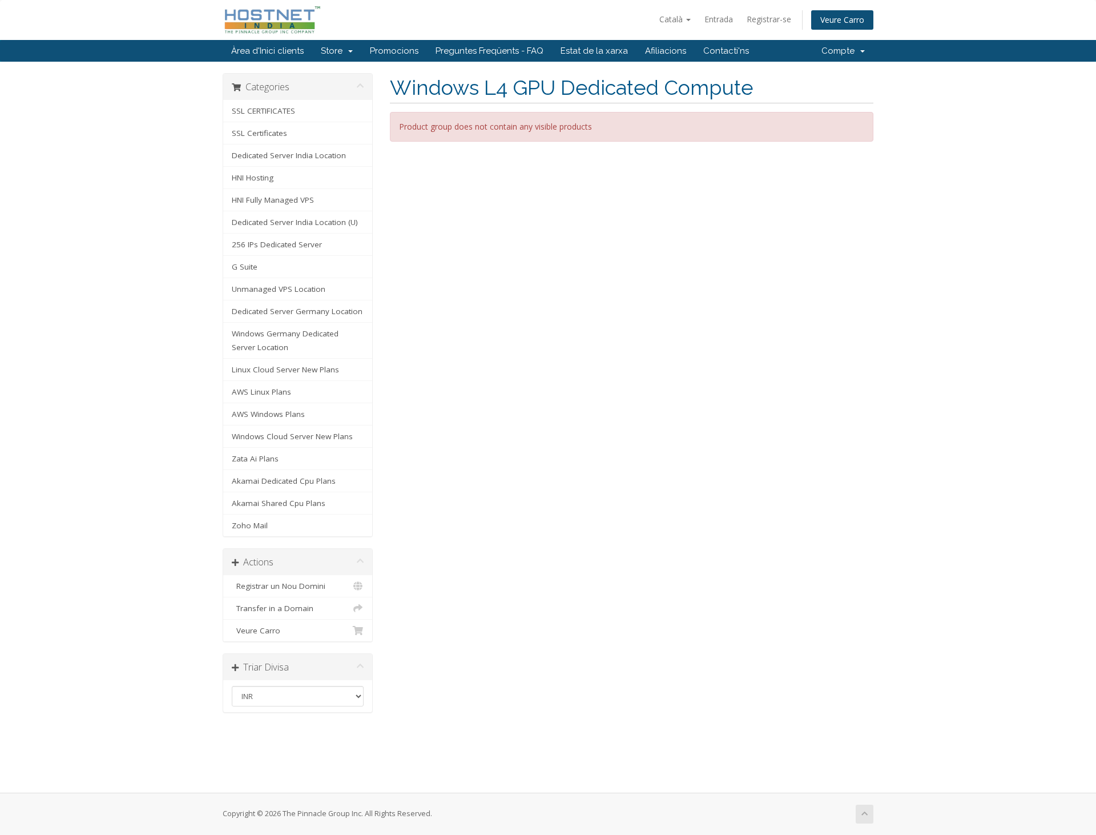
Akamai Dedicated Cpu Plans (284, 481)
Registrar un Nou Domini (278, 586)
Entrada (718, 19)
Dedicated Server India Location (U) (295, 222)
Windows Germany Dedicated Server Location (285, 340)
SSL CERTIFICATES (263, 111)
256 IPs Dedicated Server (277, 244)
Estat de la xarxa (594, 51)
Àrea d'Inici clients (267, 51)
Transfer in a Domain (272, 608)
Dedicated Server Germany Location (297, 311)
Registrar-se (769, 19)
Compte (840, 51)
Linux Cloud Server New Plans (285, 369)
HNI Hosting (252, 177)
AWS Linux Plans (261, 392)
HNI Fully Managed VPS (273, 200)
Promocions (394, 51)
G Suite (244, 267)
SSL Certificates (259, 133)
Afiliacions (665, 51)
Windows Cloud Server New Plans (292, 436)
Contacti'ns (726, 51)
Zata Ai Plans (255, 458)
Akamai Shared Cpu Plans (278, 503)
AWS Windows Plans (268, 414)
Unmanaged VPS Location (278, 289)
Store (334, 51)
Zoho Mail (250, 525)
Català (672, 19)
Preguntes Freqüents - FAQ (489, 51)
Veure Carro (842, 19)
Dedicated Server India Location (289, 155)
